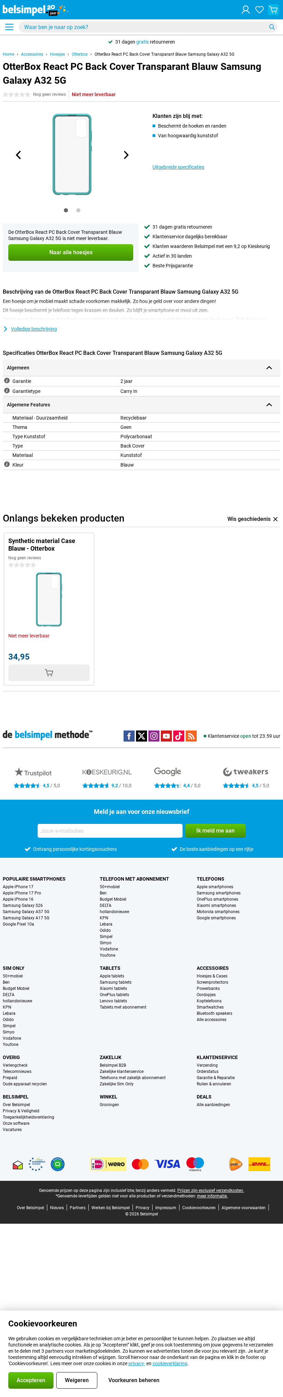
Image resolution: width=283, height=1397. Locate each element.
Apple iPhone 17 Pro (22, 893)
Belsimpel (16, 1097)
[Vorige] (19, 155)
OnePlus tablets (114, 994)
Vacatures (12, 1129)
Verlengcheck (15, 1065)
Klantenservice (217, 1057)
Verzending (207, 1065)
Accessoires (32, 54)
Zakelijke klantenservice (122, 1071)
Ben (103, 893)
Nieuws (57, 1207)
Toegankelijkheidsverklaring (28, 1117)
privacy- (136, 1363)
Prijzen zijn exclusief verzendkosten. (210, 1190)
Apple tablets (112, 976)
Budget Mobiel (113, 899)
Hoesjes (57, 54)
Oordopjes (206, 994)
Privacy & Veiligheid (21, 1111)
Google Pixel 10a (18, 924)
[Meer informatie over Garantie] (7, 380)
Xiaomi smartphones (216, 905)
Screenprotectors (212, 982)
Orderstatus (207, 1071)
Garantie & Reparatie (216, 1077)
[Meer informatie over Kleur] (7, 464)
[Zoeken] (271, 27)
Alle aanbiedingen (213, 1104)
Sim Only (14, 968)
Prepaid (10, 1077)
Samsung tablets (115, 982)
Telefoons (210, 879)
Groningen (109, 1104)
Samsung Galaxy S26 (23, 905)
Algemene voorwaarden (244, 1207)
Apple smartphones (215, 886)
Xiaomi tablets (113, 988)
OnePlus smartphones (217, 899)
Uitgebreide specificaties (178, 167)
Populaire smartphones (34, 879)
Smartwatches (210, 1007)
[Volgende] (126, 155)
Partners (78, 1207)
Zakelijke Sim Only (117, 1084)
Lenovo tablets (113, 1001)
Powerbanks (208, 988)
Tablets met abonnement (123, 1007)
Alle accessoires (211, 1019)
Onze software (16, 1123)
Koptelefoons (209, 1001)
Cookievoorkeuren (199, 1207)
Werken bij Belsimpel (110, 1207)
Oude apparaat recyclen (25, 1084)
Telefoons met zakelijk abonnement (133, 1077)
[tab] (66, 210)
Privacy (142, 1207)
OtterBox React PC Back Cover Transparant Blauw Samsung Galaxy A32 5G (164, 54)
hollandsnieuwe (114, 911)
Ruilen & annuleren (214, 1084)
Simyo (105, 942)
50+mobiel (110, 886)
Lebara (106, 924)
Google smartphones (216, 918)
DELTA (105, 905)
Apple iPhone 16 (18, 899)
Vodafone (109, 949)
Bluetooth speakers (214, 1013)
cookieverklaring (170, 1363)
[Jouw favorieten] (259, 9)
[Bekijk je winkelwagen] (273, 9)
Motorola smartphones (218, 911)
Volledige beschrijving (34, 329)
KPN (104, 918)
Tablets (110, 968)
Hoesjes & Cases (212, 976)
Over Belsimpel (16, 1104)
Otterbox (80, 54)
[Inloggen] (246, 9)
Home (8, 54)
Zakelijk (110, 1057)
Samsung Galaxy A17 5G (26, 918)
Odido (105, 930)
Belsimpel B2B (113, 1065)
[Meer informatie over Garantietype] (7, 390)
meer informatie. (212, 1196)
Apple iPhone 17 (18, 886)
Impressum (165, 1207)
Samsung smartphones (219, 893)
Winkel (108, 1097)
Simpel (106, 936)
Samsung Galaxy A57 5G (26, 911)
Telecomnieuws (17, 1071)
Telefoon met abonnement (134, 879)
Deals (204, 1097)
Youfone (107, 955)
